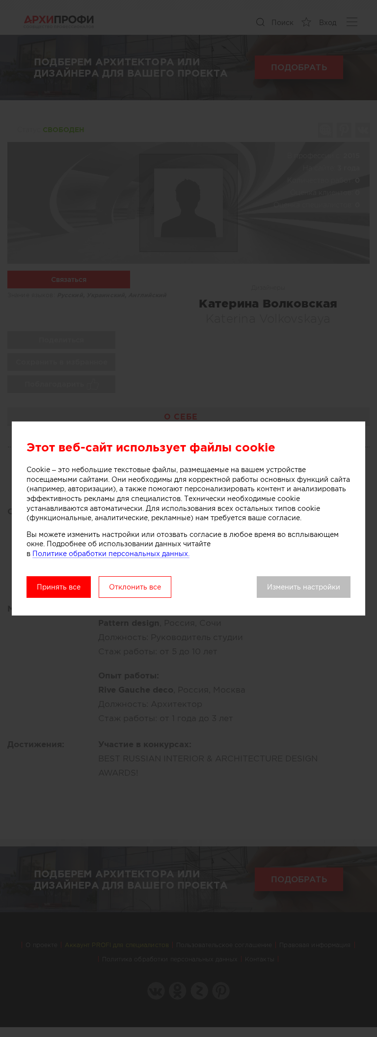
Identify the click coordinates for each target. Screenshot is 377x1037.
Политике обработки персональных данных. (110, 554)
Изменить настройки (303, 587)
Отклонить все (135, 587)
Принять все (59, 587)
